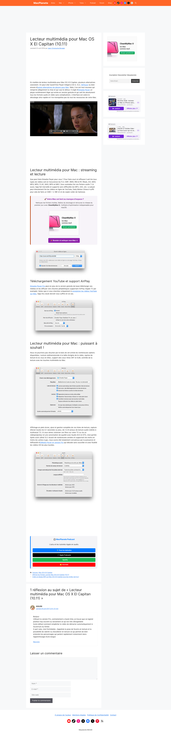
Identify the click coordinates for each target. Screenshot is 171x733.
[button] (135, 3)
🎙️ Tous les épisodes (64, 550)
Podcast (93, 3)
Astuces (35, 572)
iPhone (70, 3)
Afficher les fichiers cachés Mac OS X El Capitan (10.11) (50, 575)
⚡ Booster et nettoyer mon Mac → (64, 240)
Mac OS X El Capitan (45, 572)
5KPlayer (84, 85)
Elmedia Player (84, 90)
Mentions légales (79, 715)
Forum (102, 3)
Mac (60, 3)
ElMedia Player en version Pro (52, 443)
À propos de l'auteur (63, 715)
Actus (53, 3)
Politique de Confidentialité (98, 715)
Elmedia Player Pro (37, 286)
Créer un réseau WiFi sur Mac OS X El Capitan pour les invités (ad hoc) (55, 577)
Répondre (36, 642)
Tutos (82, 3)
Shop (110, 3)
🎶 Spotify (64, 560)
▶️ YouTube (64, 565)
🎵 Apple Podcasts (64, 555)
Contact (113, 715)
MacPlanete (41, 2)
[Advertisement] (85, 18)
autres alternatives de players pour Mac (53, 87)
